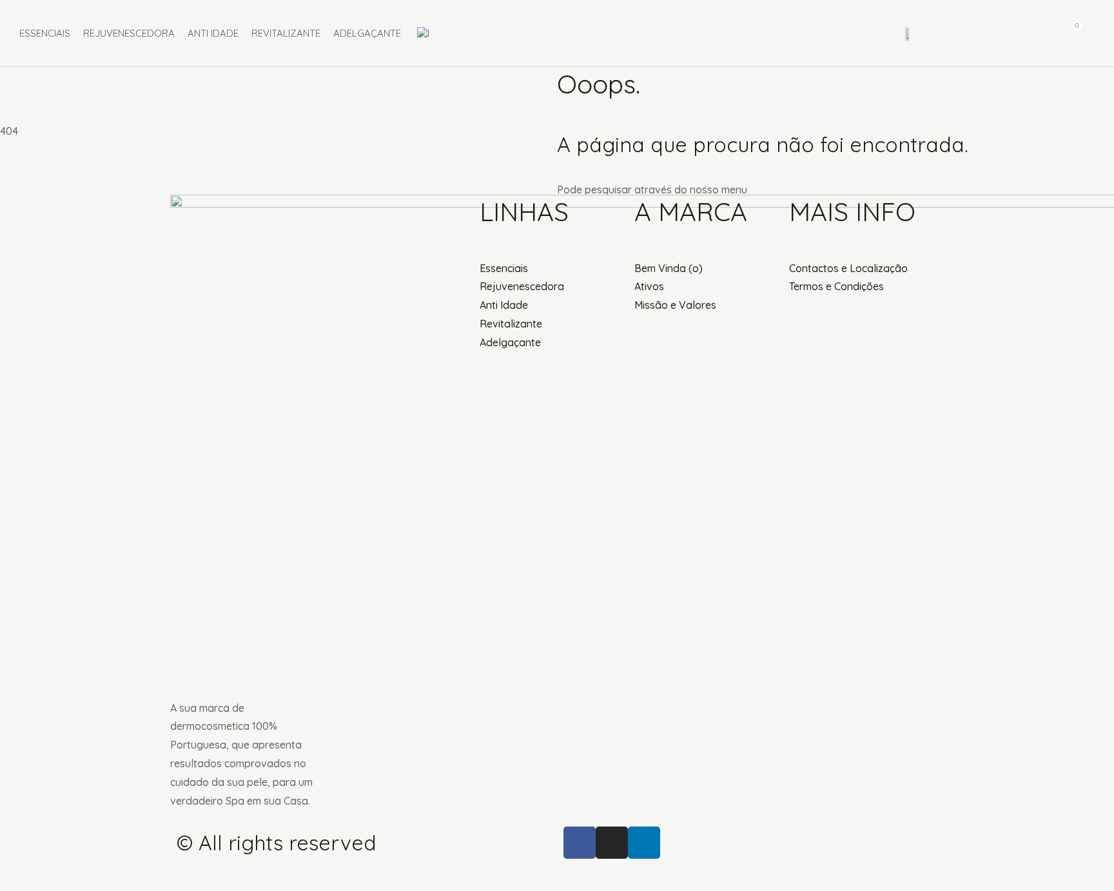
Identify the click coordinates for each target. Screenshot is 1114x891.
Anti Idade (213, 33)
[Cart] (1071, 33)
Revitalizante (285, 33)
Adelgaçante (367, 33)
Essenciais (44, 33)
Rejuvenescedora (129, 33)
